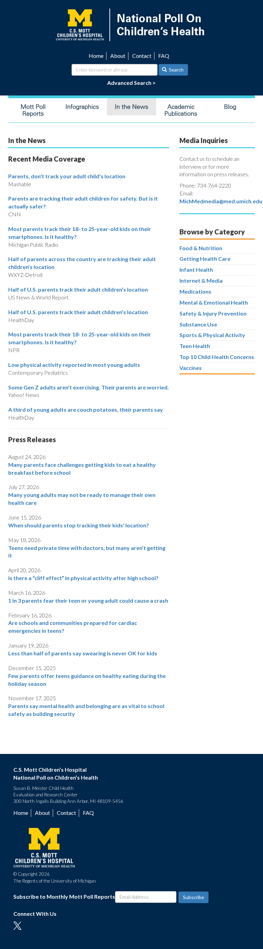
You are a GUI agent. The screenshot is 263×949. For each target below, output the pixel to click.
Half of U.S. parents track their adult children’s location (78, 289)
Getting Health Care (204, 258)
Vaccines (190, 367)
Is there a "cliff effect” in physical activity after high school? (83, 578)
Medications (195, 291)
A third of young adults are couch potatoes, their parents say (85, 409)
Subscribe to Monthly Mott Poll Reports (64, 896)
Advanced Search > (131, 82)
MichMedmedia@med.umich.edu (220, 201)
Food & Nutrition (200, 248)
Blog (230, 107)
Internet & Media (201, 280)
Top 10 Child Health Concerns (216, 357)
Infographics (82, 107)
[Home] (131, 24)
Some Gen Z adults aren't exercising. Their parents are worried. (88, 387)
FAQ (163, 55)
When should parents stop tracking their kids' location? (78, 525)
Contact (141, 55)
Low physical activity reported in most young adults (74, 364)
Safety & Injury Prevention (213, 313)
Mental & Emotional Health (213, 302)
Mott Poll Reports (33, 110)
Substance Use (198, 324)
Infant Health (196, 269)
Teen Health (194, 346)
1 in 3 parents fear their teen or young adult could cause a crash (88, 600)
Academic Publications (180, 110)
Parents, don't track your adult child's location (66, 176)
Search (176, 70)
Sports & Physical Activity (212, 335)
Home (96, 55)
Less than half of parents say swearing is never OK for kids (82, 653)
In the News (131, 107)
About (117, 55)
